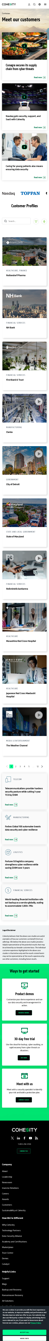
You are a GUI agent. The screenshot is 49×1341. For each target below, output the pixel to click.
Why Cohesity (8, 1224)
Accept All (24, 1332)
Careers (5, 1193)
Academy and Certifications (14, 1241)
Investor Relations (10, 1188)
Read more (38, 77)
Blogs (4, 1284)
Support (5, 1278)
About (5, 1171)
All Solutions (8, 1300)
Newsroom (7, 1182)
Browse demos (23, 1013)
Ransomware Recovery (12, 1295)
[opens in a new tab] (12, 1138)
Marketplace (7, 1247)
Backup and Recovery (11, 1289)
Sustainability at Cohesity (14, 1210)
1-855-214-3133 (24, 1144)
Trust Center (7, 1252)
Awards (5, 1199)
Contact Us (24, 1151)
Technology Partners (11, 1230)
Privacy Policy (36, 1323)
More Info (24, 1338)
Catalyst (6, 1264)
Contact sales (24, 1100)
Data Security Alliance (12, 1236)
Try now (24, 1058)
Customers (7, 1204)
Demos (5, 1258)
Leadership (7, 1176)
